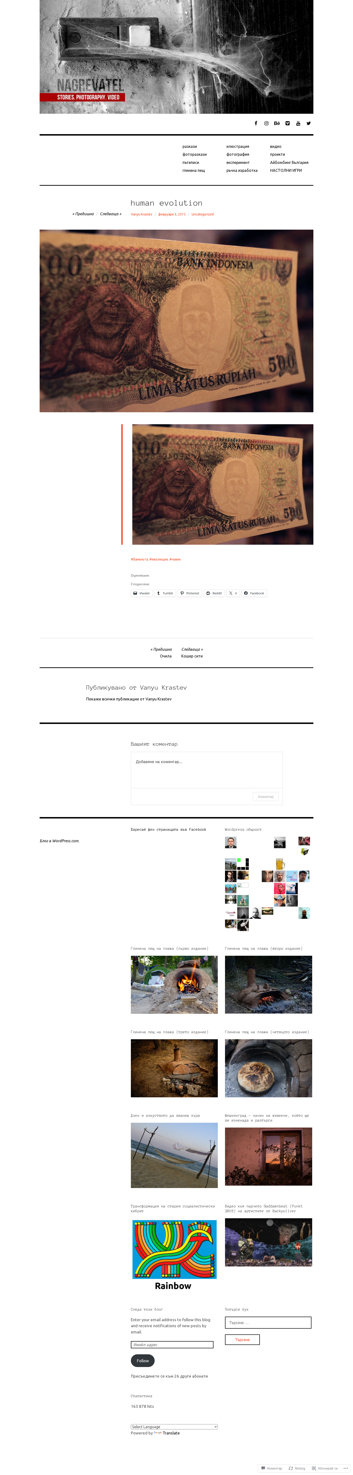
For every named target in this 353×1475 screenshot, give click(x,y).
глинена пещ (194, 170)
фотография (237, 154)
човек (176, 559)
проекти (277, 154)
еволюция (160, 559)
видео (275, 146)
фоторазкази (195, 154)
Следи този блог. (148, 1309)
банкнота (140, 559)
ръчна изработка (242, 170)
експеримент (238, 162)
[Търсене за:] (268, 1322)
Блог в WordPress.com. (59, 841)
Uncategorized (203, 214)
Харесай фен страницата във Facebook (169, 829)
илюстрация (237, 146)
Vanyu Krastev (141, 214)
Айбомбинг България (289, 162)
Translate (171, 1433)
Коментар (266, 796)
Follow (143, 1360)
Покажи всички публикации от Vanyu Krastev (129, 699)
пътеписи (191, 162)
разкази (190, 146)
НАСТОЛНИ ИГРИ (286, 170)
